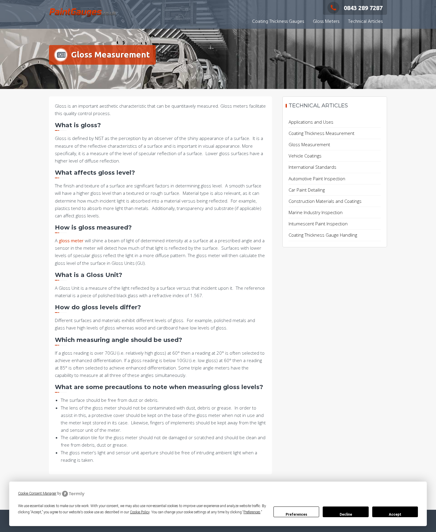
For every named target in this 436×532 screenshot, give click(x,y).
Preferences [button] (252, 512)
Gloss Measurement (309, 144)
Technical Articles (365, 22)
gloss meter (71, 240)
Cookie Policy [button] (139, 512)
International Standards (312, 167)
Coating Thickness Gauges (278, 22)
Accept (395, 514)
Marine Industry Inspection (316, 212)
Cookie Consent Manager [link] (37, 493)
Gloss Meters (326, 22)
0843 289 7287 (363, 7)
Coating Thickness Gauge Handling (323, 235)
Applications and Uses (311, 122)
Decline (346, 514)
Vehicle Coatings (305, 156)
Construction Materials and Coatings (325, 201)
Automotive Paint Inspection (317, 178)
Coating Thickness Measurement (321, 133)
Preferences (296, 514)
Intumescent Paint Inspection (318, 224)
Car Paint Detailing (307, 190)
